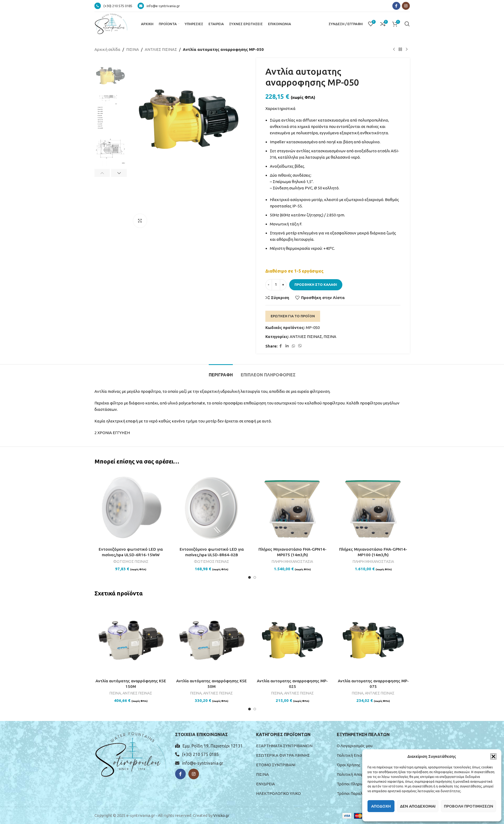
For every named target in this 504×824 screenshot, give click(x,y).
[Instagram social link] (406, 6)
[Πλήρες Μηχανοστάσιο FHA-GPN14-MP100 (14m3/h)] (373, 507)
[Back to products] (400, 49)
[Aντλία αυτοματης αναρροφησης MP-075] (373, 639)
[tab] (221, 372)
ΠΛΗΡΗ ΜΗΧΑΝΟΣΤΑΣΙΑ (292, 561)
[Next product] (406, 49)
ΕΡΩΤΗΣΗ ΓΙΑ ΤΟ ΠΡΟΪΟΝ (293, 316)
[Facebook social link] (396, 6)
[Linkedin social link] (287, 346)
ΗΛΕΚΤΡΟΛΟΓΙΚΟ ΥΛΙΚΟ (278, 793)
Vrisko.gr (221, 815)
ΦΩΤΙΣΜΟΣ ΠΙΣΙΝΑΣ (130, 561)
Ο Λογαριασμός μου (355, 745)
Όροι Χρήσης (348, 765)
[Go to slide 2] (254, 577)
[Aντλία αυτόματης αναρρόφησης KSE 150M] (130, 639)
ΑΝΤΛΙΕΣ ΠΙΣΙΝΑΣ (161, 49)
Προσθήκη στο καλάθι (315, 284)
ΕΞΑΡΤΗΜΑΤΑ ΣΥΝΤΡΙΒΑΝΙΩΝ (284, 745)
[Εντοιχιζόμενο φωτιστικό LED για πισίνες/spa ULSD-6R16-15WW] (130, 507)
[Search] (407, 24)
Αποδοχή (381, 806)
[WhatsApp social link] (293, 346)
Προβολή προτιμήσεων (468, 806)
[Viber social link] (300, 346)
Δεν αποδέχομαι (417, 806)
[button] (493, 756)
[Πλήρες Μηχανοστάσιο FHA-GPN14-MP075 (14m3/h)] (292, 507)
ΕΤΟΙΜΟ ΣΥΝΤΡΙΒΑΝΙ (275, 765)
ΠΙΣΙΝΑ (132, 49)
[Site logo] (111, 23)
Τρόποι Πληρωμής (353, 784)
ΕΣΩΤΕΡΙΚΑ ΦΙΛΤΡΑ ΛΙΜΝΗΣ (283, 755)
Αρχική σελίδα (107, 49)
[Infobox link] (113, 6)
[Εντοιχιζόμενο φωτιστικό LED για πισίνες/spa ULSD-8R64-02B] (211, 507)
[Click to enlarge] (140, 220)
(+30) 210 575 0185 (200, 754)
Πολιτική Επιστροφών (357, 755)
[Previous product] (394, 49)
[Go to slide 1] (249, 577)
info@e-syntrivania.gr (202, 763)
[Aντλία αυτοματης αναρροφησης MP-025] (292, 639)
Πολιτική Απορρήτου (356, 774)
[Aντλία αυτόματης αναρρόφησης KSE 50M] (211, 639)
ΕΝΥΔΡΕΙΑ (265, 784)
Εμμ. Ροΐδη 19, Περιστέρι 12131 (213, 745)
